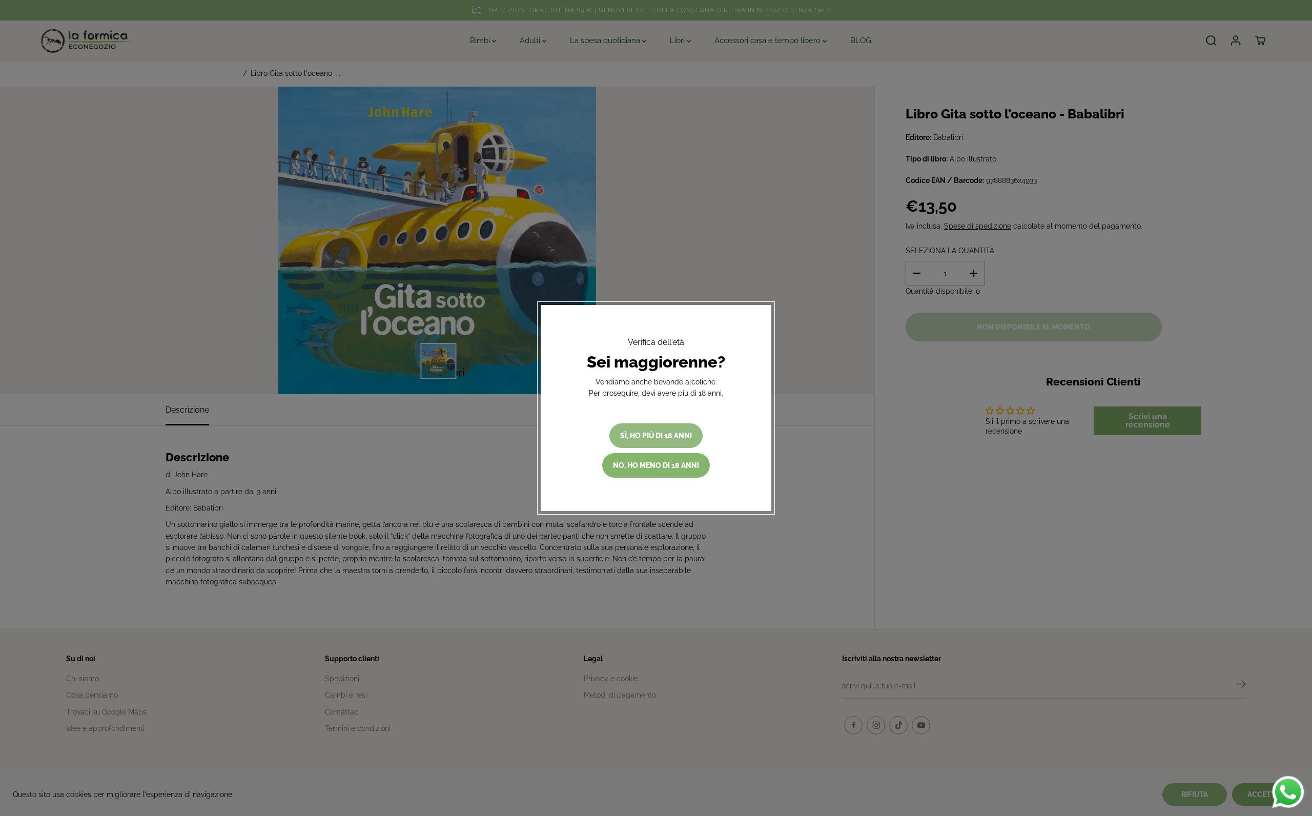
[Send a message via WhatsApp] (1288, 792)
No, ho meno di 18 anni (656, 465)
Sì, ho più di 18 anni (656, 436)
